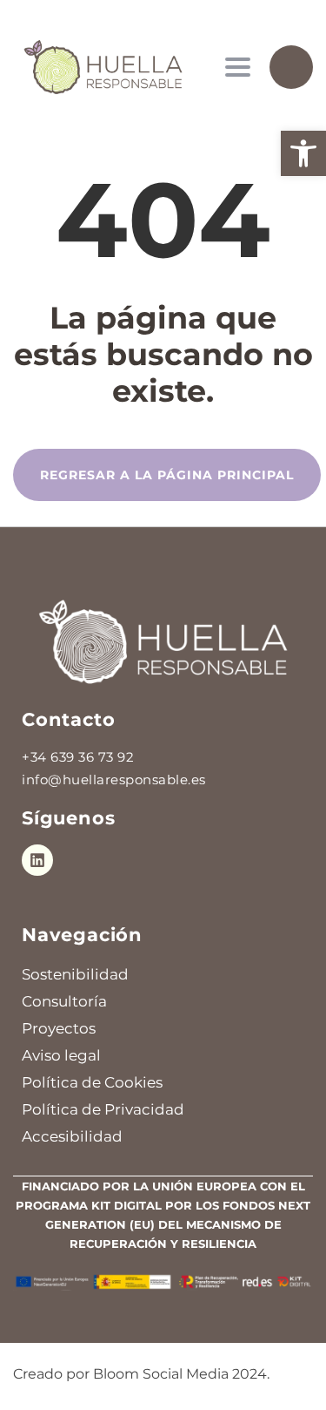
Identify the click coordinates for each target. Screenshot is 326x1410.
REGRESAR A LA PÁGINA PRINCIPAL (167, 475)
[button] (303, 153)
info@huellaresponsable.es (114, 779)
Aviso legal (61, 1055)
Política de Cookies (92, 1082)
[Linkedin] (37, 860)
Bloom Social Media (161, 1374)
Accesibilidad (72, 1136)
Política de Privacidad (103, 1109)
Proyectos (59, 1028)
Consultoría (64, 1001)
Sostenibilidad (75, 974)
